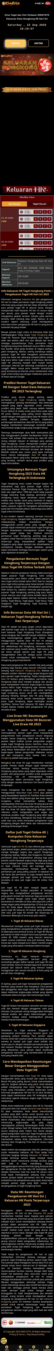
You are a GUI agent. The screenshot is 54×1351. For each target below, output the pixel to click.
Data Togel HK (32, 1075)
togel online (33, 792)
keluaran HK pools (43, 1213)
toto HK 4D (22, 846)
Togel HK (48, 489)
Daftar (38, 43)
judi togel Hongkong (25, 399)
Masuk (15, 43)
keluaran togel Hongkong (40, 1108)
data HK (36, 455)
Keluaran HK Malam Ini (41, 1155)
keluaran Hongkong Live (27, 670)
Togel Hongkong (39, 334)
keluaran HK (28, 299)
